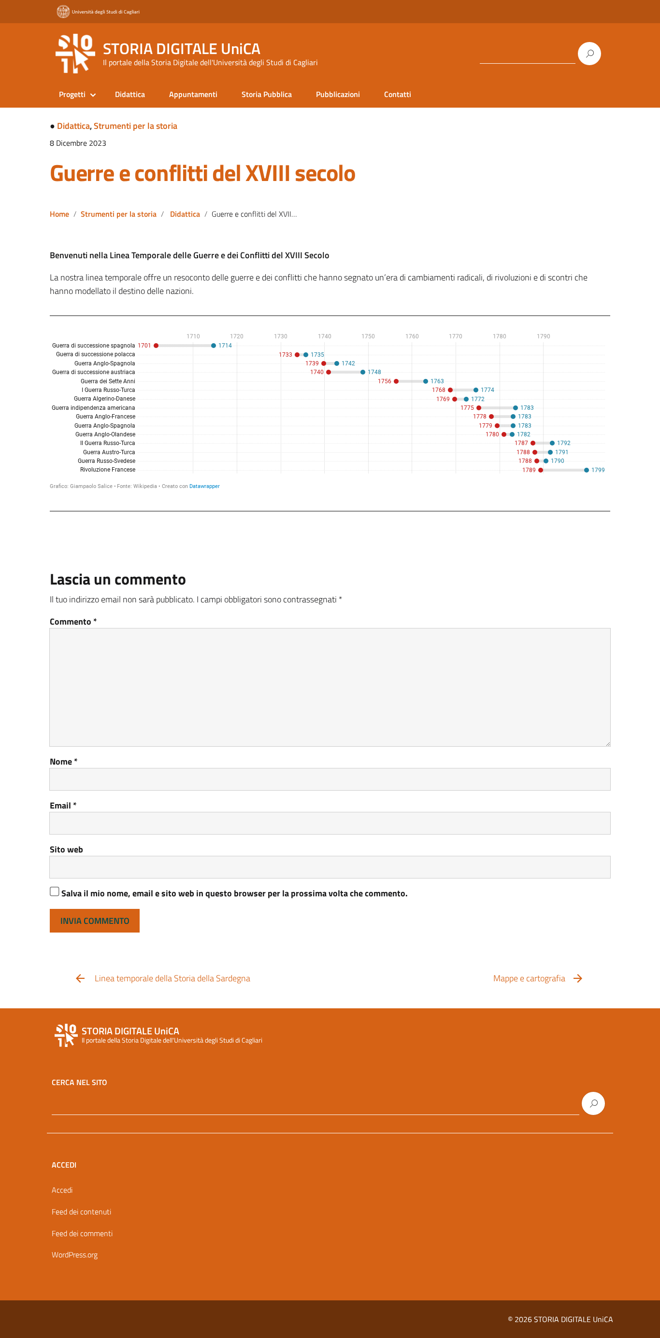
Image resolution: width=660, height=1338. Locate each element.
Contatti (397, 94)
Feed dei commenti (82, 1233)
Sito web (66, 849)
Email (63, 805)
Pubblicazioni (338, 94)
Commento (73, 621)
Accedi (62, 1190)
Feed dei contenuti (81, 1211)
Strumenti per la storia (135, 125)
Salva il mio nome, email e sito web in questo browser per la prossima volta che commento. (234, 893)
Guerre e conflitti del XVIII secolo (203, 172)
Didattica (130, 94)
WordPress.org (75, 1254)
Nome (64, 761)
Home (59, 214)
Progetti (72, 94)
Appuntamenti (193, 94)
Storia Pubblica (267, 94)
